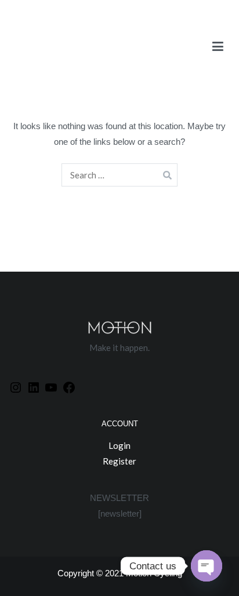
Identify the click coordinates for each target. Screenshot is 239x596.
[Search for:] (119, 175)
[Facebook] (69, 387)
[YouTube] (51, 387)
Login (119, 445)
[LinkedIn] (34, 387)
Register (119, 461)
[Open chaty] (206, 566)
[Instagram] (16, 387)
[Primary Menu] (217, 49)
